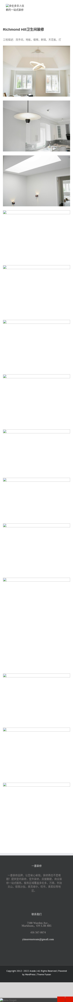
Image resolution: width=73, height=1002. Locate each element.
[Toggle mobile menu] (65, 6)
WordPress (30, 974)
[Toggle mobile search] (58, 6)
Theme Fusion (44, 974)
